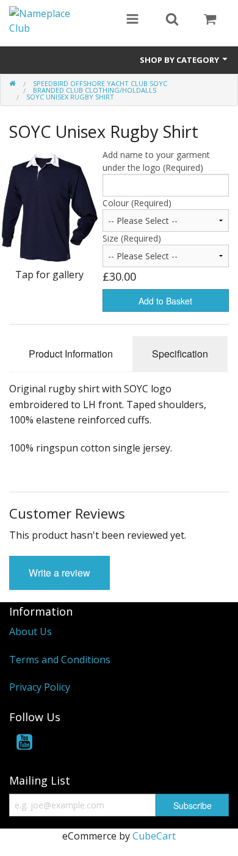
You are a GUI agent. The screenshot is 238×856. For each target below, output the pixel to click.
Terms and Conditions (59, 659)
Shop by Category (180, 59)
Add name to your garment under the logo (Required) (156, 161)
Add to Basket (165, 301)
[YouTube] (24, 744)
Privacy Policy (39, 687)
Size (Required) (132, 238)
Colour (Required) (137, 203)
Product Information (71, 354)
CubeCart (154, 836)
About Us (30, 631)
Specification (180, 354)
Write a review (59, 573)
